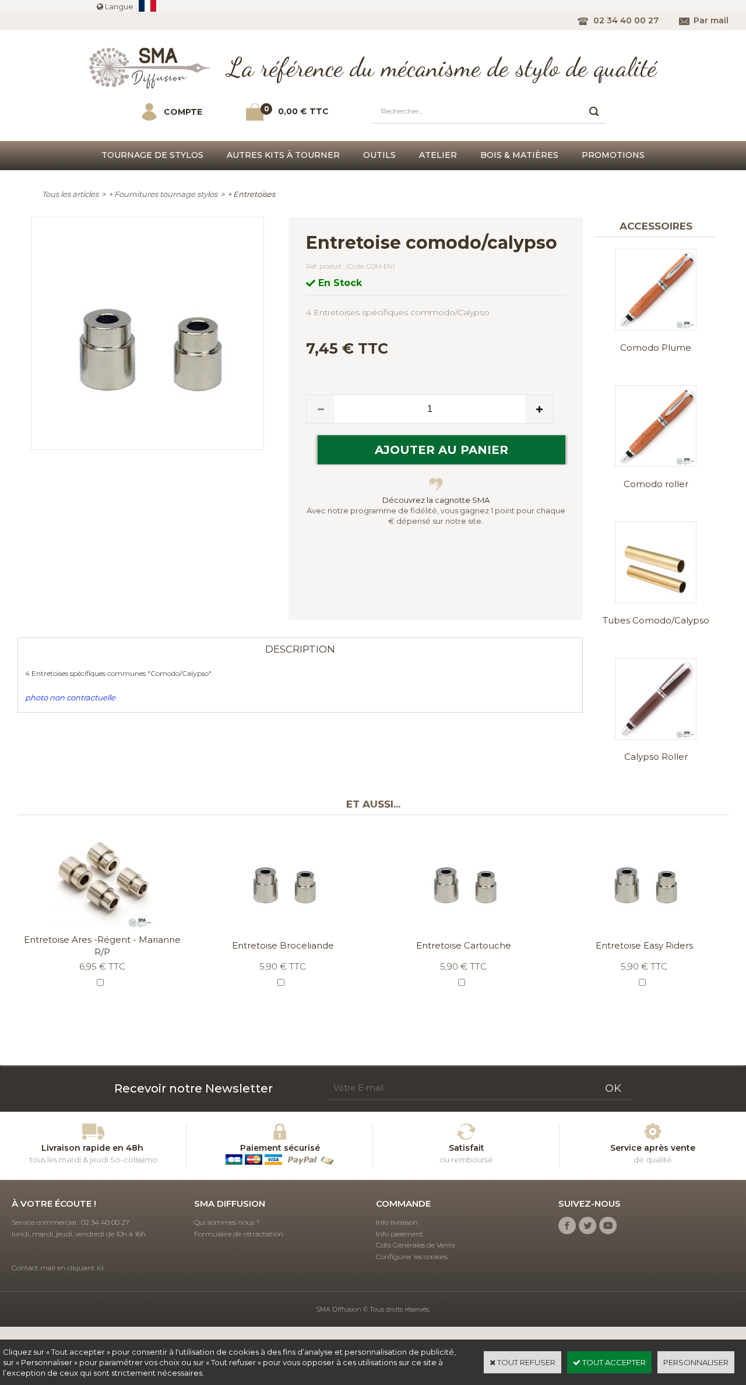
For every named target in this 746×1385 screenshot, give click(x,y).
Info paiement (399, 1233)
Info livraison (397, 1222)
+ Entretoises (251, 194)
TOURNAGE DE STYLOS (152, 155)
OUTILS (379, 155)
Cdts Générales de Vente (415, 1244)
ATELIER (438, 155)
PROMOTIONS (613, 155)
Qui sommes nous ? (227, 1222)
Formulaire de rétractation (238, 1233)
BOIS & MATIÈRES (519, 155)
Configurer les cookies (412, 1256)
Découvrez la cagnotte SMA (436, 500)
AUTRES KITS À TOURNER (283, 155)
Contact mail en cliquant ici (58, 1267)
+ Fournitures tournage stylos (162, 194)
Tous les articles (70, 194)
